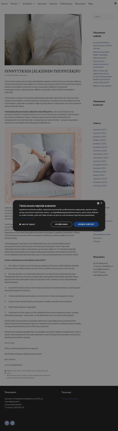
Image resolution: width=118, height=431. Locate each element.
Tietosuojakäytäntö (27, 218)
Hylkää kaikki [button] (61, 224)
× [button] (101, 203)
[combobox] (98, 203)
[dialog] (59, 215)
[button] (27, 224)
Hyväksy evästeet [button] (86, 224)
